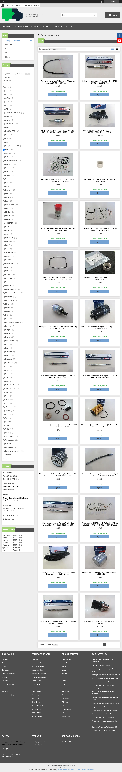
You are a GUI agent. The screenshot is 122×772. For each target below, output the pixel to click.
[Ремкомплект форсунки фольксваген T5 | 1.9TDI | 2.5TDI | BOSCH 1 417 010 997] (58, 410)
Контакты (5, 691)
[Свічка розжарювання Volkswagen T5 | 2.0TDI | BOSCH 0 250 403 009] (100, 361)
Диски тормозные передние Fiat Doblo (105, 678)
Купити (57, 95)
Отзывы (4, 677)
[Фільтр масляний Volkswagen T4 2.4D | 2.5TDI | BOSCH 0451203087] (100, 312)
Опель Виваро (37, 681)
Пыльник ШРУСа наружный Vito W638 (105, 703)
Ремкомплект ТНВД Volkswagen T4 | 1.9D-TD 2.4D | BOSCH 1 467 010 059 (57, 180)
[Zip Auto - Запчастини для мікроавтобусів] (12, 15)
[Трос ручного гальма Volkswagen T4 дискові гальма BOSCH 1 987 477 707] (58, 66)
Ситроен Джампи (38, 695)
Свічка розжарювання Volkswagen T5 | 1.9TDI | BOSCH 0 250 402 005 (58, 377)
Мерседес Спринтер (39, 673)
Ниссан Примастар (39, 677)
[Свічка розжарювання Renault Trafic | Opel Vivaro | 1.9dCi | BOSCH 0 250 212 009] (58, 508)
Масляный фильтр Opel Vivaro (103, 714)
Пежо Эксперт (37, 684)
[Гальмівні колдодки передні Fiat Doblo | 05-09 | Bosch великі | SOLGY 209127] (58, 557)
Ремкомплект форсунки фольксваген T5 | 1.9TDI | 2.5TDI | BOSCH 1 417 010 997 (58, 426)
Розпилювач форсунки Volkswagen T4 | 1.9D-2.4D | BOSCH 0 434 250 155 (57, 229)
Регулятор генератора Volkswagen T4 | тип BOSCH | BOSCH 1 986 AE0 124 (100, 131)
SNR (63, 713)
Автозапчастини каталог (25, 27)
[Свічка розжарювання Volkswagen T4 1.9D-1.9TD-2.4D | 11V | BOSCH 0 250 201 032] (58, 115)
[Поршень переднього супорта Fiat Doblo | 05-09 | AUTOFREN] (100, 557)
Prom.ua (72, 765)
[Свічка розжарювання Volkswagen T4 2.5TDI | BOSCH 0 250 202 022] (100, 66)
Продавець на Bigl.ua (61, 767)
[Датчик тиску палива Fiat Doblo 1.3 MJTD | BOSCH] (100, 606)
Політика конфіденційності (11, 695)
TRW (63, 695)
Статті (69, 27)
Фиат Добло (36, 698)
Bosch (64, 684)
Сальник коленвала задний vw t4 (104, 717)
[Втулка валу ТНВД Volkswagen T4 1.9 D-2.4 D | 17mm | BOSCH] (100, 164)
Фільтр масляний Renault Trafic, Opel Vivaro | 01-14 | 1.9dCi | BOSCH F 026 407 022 (58, 475)
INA (63, 706)
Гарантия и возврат (9, 673)
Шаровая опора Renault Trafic (102, 707)
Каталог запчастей (8, 663)
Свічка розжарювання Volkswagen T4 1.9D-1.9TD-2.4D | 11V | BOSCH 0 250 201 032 (58, 131)
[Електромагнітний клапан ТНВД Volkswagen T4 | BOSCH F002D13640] (58, 312)
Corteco (64, 681)
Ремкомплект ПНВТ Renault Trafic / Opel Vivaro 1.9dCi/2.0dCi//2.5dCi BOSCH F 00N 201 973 (100, 524)
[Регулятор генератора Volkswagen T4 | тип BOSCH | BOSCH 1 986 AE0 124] (100, 115)
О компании (6, 688)
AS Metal (65, 702)
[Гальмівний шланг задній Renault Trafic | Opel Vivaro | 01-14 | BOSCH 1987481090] (100, 459)
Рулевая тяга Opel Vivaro (101, 665)
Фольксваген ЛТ (38, 706)
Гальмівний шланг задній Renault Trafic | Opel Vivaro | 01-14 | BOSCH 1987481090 (100, 475)
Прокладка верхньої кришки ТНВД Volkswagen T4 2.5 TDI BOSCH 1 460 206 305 (58, 278)
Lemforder (65, 698)
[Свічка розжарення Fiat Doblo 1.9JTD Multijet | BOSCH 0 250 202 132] (58, 606)
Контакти (58, 27)
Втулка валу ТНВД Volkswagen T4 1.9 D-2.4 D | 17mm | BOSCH (100, 180)
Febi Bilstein (66, 659)
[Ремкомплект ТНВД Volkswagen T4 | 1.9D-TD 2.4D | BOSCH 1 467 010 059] (58, 164)
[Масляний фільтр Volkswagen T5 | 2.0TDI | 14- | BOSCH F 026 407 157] (100, 410)
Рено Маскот (36, 688)
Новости (5, 681)
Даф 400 (35, 659)
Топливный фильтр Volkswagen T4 (104, 727)
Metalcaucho (66, 691)
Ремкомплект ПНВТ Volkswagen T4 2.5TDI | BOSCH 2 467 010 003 (100, 229)
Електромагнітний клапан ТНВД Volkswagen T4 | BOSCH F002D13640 (58, 327)
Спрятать (8, 455)
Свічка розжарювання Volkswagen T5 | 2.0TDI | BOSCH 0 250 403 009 (100, 377)
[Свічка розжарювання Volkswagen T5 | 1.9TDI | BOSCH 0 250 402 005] (58, 361)
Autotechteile (66, 709)
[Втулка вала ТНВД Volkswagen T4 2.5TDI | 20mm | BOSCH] (100, 263)
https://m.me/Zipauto (12, 486)
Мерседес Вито (37, 670)
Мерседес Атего (38, 666)
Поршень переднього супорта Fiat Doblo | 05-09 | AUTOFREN (100, 573)
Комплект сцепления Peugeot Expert (105, 682)
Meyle (64, 666)
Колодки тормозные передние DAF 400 (106, 675)
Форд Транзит (37, 716)
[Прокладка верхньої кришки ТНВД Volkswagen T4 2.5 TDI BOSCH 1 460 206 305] (58, 263)
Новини (8, 57)
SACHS (64, 673)
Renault (64, 663)
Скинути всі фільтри (9, 459)
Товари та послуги (12, 41)
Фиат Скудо (36, 702)
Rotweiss (65, 688)
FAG (63, 677)
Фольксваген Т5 (37, 713)
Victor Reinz (66, 716)
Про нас (45, 27)
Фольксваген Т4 (37, 709)
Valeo (64, 670)
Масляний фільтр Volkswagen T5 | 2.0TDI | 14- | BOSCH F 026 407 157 (99, 426)
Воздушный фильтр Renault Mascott (105, 710)
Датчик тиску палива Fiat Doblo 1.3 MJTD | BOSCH (99, 622)
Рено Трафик (36, 691)
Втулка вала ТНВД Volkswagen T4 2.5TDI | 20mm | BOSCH (100, 278)
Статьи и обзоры (8, 684)
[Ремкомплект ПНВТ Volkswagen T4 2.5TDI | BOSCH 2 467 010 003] (100, 214)
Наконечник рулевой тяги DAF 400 (104, 730)
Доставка (5, 670)
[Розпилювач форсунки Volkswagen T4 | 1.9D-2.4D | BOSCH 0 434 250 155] (58, 214)
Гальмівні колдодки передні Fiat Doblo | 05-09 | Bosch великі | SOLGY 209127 (58, 573)
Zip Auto (6, 27)
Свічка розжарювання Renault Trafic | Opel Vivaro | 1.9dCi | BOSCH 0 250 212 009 (57, 524)
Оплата (4, 666)
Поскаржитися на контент (65, 770)
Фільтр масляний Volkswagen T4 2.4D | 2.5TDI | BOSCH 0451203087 (99, 327)
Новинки (5, 659)
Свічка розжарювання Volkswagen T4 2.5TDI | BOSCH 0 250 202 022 (100, 82)
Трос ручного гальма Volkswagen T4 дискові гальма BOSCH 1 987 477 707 (58, 82)
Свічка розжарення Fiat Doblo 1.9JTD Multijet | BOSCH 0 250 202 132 (58, 622)
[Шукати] (95, 15)
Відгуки (8, 49)
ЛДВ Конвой (36, 663)
